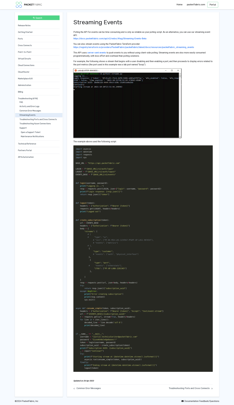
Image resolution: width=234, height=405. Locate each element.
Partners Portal (25, 150)
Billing (20, 92)
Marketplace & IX (25, 79)
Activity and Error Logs (29, 106)
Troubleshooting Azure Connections (35, 124)
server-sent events (96, 52)
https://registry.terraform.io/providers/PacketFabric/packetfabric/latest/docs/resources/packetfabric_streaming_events (133, 47)
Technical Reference (27, 144)
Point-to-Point (24, 52)
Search (39, 18)
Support (23, 128)
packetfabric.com (196, 4)
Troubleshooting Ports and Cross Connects (38, 119)
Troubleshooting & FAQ (28, 98)
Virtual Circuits (24, 59)
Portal (213, 4)
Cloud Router (23, 72)
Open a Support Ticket (30, 132)
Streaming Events (27, 115)
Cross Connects (25, 45)
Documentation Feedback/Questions (201, 401)
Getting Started (25, 32)
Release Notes (24, 25)
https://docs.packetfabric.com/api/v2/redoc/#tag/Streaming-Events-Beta (109, 38)
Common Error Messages (30, 111)
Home (180, 4)
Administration (24, 85)
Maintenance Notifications (32, 136)
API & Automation (26, 157)
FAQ (21, 102)
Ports (20, 39)
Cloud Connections (26, 65)
